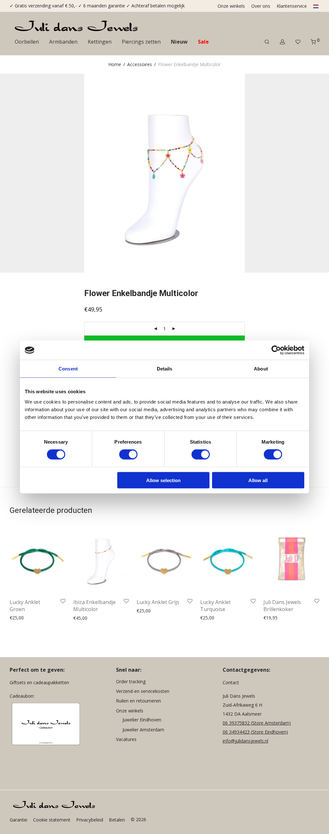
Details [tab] (165, 368)
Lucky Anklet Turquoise (215, 606)
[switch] (128, 454)
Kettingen (99, 41)
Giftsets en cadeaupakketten (39, 682)
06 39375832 (237, 723)
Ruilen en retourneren (138, 701)
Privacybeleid (89, 820)
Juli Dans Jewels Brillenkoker (282, 606)
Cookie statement (51, 820)
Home (114, 64)
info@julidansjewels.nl (245, 741)
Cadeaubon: (22, 696)
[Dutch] (314, 6)
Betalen (117, 820)
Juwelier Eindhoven (141, 720)
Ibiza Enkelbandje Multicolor (94, 606)
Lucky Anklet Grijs (158, 602)
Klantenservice (292, 6)
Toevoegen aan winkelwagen (38, 618)
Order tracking (131, 681)
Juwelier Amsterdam (143, 730)
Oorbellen (27, 41)
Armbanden (63, 41)
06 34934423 (236, 732)
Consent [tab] (68, 368)
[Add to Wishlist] (63, 601)
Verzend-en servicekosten (142, 691)
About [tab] (261, 368)
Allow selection (163, 480)
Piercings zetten (141, 41)
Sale (203, 41)
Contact (231, 682)
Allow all (258, 480)
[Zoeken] (267, 42)
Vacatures (126, 739)
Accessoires (139, 64)
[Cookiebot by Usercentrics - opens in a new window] (276, 350)
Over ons (260, 6)
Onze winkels (231, 6)
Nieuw (179, 41)
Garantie (18, 820)
